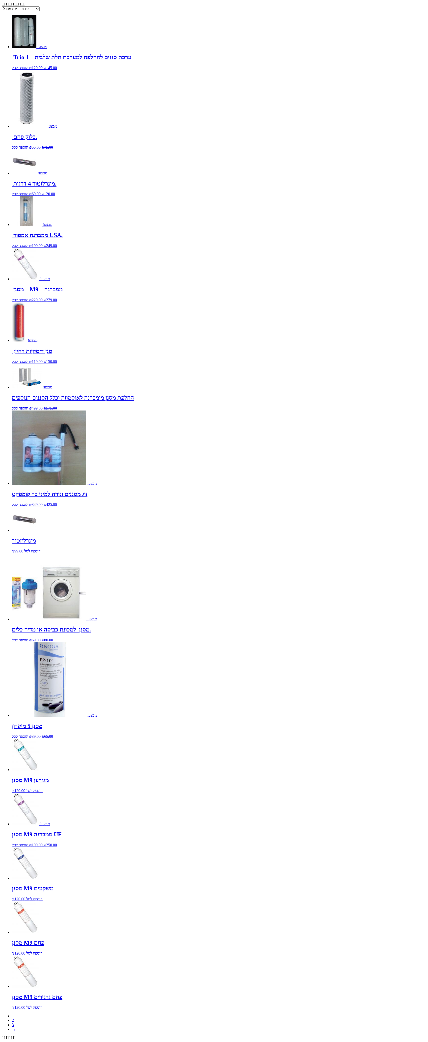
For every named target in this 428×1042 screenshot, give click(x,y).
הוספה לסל (20, 68)
